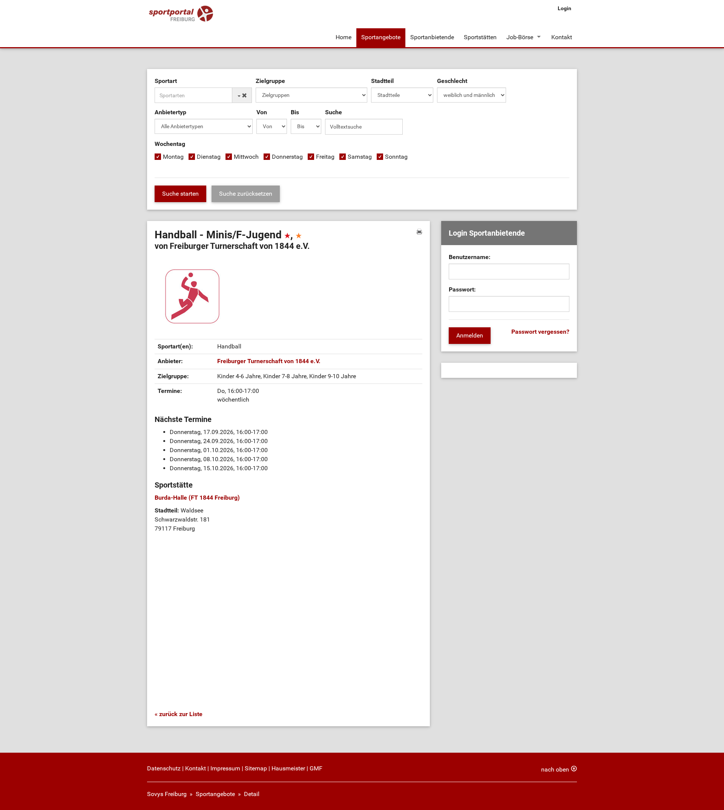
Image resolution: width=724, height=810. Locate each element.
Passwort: (462, 289)
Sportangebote (380, 37)
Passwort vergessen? (540, 331)
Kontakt (561, 37)
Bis (295, 112)
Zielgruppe (270, 80)
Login (564, 8)
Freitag (325, 156)
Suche (333, 112)
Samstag (360, 156)
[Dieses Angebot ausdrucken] (419, 232)
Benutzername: (470, 257)
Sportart (166, 80)
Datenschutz (164, 768)
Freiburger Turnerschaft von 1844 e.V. (269, 361)
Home (343, 37)
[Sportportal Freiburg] (181, 14)
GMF (316, 768)
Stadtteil (382, 80)
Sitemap (256, 768)
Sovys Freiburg (167, 794)
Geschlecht (452, 80)
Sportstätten (480, 37)
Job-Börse (519, 37)
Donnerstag (287, 156)
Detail (251, 794)
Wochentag (170, 143)
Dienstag (209, 156)
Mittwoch (246, 156)
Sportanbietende (432, 37)
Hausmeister (288, 768)
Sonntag (396, 156)
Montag (173, 156)
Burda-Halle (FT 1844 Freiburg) (197, 497)
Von (261, 112)
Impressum (225, 768)
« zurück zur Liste (178, 714)
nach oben (555, 769)
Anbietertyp (170, 112)
